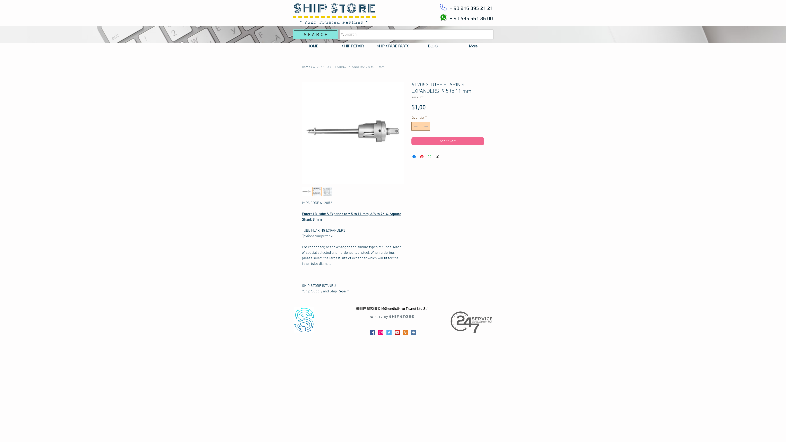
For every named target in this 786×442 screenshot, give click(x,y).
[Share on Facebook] (414, 156)
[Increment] (426, 126)
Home (306, 67)
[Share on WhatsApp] (429, 156)
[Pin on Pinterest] (421, 156)
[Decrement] (415, 126)
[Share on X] (437, 156)
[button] (353, 46)
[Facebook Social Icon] (372, 332)
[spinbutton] (420, 126)
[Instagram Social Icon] (380, 332)
